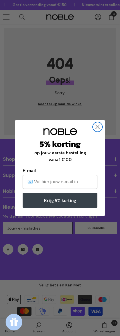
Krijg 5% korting (60, 200)
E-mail (29, 170)
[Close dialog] (97, 127)
